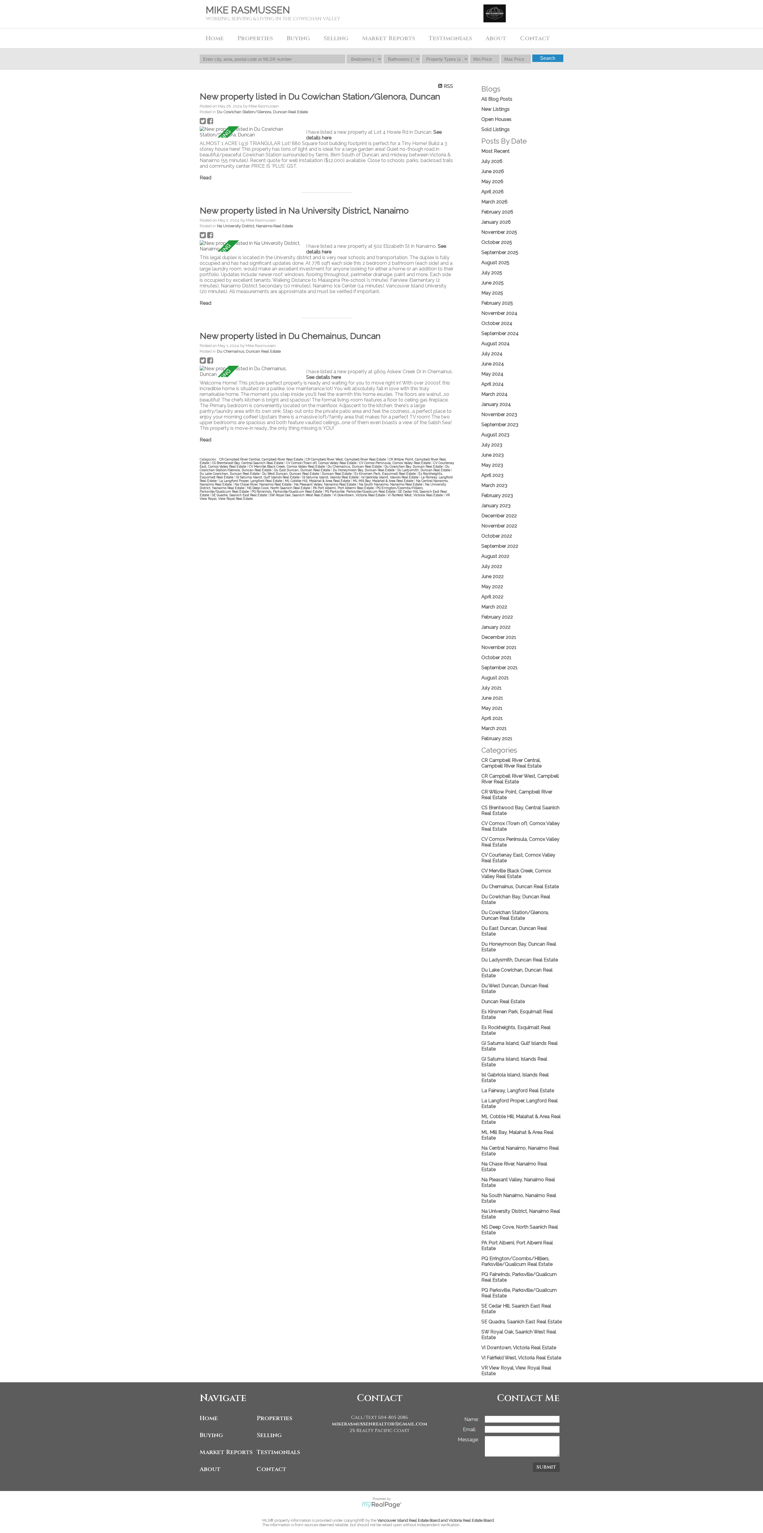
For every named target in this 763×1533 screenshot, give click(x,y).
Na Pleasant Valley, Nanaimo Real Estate (325, 484)
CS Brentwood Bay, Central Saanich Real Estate (248, 463)
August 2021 (495, 678)
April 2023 (492, 475)
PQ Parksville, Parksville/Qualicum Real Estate (360, 491)
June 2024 (492, 364)
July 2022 (491, 566)
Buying (211, 1435)
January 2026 (496, 222)
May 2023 (492, 465)
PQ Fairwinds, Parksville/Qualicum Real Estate (287, 491)
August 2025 (495, 262)
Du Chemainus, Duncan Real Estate (249, 351)
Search (547, 58)
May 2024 (492, 374)
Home (215, 38)
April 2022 (492, 597)
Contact (535, 38)
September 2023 (499, 424)
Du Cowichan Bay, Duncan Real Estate (413, 466)
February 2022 (497, 617)
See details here (323, 377)
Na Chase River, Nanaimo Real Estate (263, 484)
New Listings (495, 109)
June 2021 (492, 698)
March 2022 (494, 607)
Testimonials (450, 38)
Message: (468, 1439)
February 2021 (496, 738)
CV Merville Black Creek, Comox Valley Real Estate (287, 466)
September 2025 (499, 252)
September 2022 (499, 546)
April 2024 (492, 384)
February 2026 (497, 212)
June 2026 (492, 171)
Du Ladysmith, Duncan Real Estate (424, 470)
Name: (471, 1419)
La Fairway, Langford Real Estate (517, 1090)
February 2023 (497, 495)
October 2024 (496, 323)
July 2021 (491, 688)
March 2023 (494, 485)
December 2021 (498, 637)
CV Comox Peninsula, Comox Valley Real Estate (395, 463)
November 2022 (499, 526)
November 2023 (499, 414)
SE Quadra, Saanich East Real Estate (240, 495)
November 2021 (499, 647)
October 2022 (496, 536)
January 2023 (496, 505)
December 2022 (499, 516)
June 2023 (492, 455)
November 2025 (499, 232)
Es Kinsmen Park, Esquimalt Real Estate (385, 473)
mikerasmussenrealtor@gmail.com (379, 1424)
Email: (470, 1429)
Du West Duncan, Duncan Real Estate (291, 473)
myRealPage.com (382, 1505)
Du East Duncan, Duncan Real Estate (302, 470)
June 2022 (492, 576)
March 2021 (494, 728)
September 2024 (500, 333)
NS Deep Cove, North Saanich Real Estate (279, 488)
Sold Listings (495, 129)
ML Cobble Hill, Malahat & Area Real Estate (318, 481)
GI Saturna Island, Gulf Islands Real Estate (268, 477)
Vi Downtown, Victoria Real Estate (360, 495)
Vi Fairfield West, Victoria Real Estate (416, 495)
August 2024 (495, 343)
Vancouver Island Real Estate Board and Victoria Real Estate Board (435, 1520)
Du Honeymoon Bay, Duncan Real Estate (364, 470)
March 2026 (494, 202)
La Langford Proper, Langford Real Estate (251, 481)
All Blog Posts (496, 99)
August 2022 (495, 556)
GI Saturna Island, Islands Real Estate (330, 477)
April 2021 (492, 718)
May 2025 (492, 293)
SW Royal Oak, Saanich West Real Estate (301, 495)
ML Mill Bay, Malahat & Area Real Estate (383, 481)
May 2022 (492, 586)
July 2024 (492, 354)
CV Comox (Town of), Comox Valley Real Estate (321, 463)
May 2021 (492, 708)
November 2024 (499, 313)
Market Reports (388, 38)
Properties (274, 1418)
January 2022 (496, 627)
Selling (269, 1435)
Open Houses (496, 119)
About (210, 1469)
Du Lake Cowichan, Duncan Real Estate (230, 473)
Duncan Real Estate (337, 473)
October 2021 (496, 657)
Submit (546, 1467)
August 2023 (495, 435)
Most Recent (495, 151)
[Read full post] (251, 132)
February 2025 (497, 303)
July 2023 (491, 445)
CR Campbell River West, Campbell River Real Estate (346, 459)
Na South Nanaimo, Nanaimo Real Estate (391, 484)
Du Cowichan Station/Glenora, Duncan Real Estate (262, 111)
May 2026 (492, 181)
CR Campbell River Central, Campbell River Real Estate (261, 459)
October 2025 (496, 242)
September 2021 (499, 667)
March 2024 (494, 394)
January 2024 (496, 404)
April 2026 (492, 191)
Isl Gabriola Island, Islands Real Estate (390, 477)
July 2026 (492, 161)
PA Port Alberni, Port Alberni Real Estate (344, 488)
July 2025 (491, 273)
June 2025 (492, 283)
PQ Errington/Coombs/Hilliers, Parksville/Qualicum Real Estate (517, 1261)
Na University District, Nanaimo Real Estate (255, 225)
